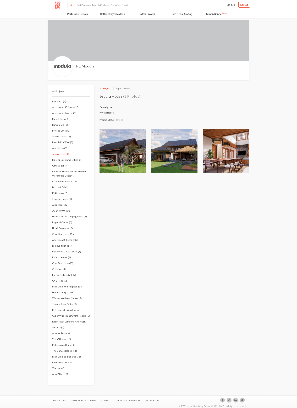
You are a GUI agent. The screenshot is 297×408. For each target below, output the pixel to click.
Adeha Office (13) (61, 136)
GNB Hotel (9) (59, 280)
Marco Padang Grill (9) (64, 275)
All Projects (58, 91)
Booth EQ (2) (59, 101)
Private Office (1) (61, 130)
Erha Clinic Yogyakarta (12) (66, 356)
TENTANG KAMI (152, 400)
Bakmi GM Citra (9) (62, 362)
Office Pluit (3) (59, 165)
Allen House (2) (60, 204)
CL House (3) (59, 269)
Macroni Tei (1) (60, 187)
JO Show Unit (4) (61, 210)
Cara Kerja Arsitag (181, 14)
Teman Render (216, 14)
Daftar (244, 4)
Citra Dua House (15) (63, 234)
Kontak (105, 400)
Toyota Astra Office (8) (64, 304)
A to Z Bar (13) (60, 374)
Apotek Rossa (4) (61, 333)
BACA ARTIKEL (60, 400)
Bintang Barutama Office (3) (66, 159)
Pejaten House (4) (61, 257)
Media (93, 400)
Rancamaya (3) (60, 124)
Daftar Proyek (147, 14)
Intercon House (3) (62, 199)
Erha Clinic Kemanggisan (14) (67, 286)
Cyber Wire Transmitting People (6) (71, 315)
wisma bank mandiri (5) (64, 181)
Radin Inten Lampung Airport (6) (69, 321)
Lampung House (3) (62, 245)
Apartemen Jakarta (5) (64, 113)
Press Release (78, 400)
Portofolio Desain (77, 14)
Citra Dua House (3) (62, 263)
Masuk (231, 5)
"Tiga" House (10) (61, 339)
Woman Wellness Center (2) (67, 298)
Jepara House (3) (61, 154)
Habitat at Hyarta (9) (63, 292)
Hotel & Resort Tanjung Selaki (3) (69, 216)
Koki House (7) (60, 193)
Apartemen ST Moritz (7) (65, 107)
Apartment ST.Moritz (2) (65, 240)
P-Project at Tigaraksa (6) (66, 310)
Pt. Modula (85, 66)
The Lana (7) (58, 368)
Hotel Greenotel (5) (62, 228)
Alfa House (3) (59, 148)
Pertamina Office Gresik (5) (66, 251)
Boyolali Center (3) (62, 222)
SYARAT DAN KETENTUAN (127, 400)
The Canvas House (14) (64, 350)
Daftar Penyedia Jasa (112, 14)
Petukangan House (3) (63, 345)
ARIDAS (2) (58, 327)
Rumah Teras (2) (60, 119)
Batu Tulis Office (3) (62, 142)
